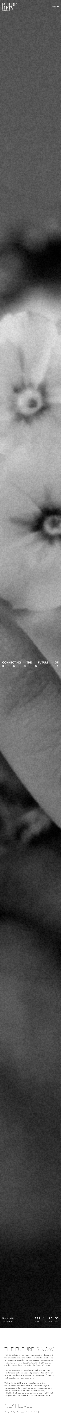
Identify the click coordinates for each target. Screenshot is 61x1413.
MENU (55, 7)
